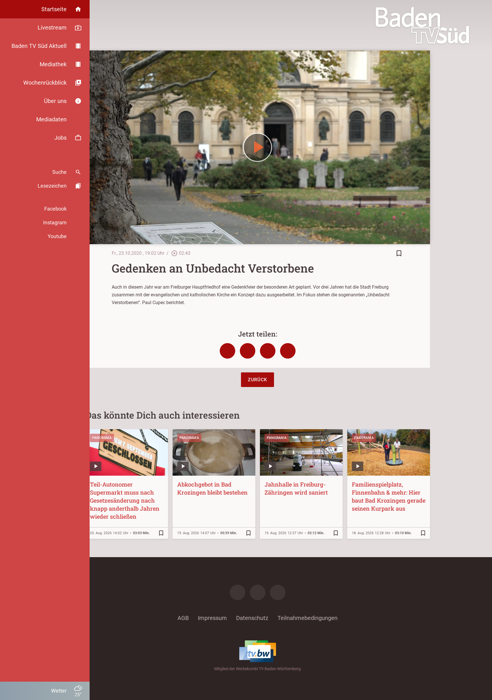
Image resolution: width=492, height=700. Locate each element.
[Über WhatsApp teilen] (267, 351)
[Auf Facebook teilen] (227, 351)
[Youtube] (277, 592)
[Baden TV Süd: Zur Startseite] (422, 25)
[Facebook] (237, 592)
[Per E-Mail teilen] (288, 351)
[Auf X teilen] (247, 351)
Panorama (102, 438)
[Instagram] (257, 592)
